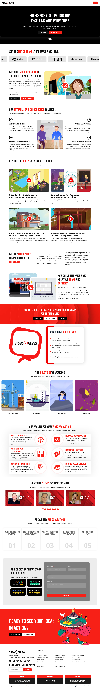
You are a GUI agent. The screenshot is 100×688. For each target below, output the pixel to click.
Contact (79, 3)
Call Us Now (56, 32)
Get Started (43, 32)
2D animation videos (42, 655)
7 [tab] (58, 509)
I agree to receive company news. (57, 591)
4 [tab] (50, 509)
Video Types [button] (57, 3)
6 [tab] (55, 509)
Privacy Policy (75, 686)
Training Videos (76, 664)
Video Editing (40, 659)
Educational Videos (59, 664)
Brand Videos (40, 666)
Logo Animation (76, 657)
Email (69, 566)
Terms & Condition (86, 686)
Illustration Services (59, 662)
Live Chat (62, 318)
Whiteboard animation (42, 657)
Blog (87, 3)
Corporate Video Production (79, 662)
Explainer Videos (41, 664)
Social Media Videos (60, 666)
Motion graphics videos (78, 655)
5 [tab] (53, 509)
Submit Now (66, 595)
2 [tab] (45, 509)
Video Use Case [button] (65, 3)
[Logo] (8, 3)
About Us (73, 3)
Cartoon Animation (59, 657)
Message (49, 581)
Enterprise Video (41, 662)
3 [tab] (48, 509)
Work (83, 3)
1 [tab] (43, 509)
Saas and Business (76, 659)
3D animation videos (60, 655)
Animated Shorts (59, 659)
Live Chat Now (15, 634)
